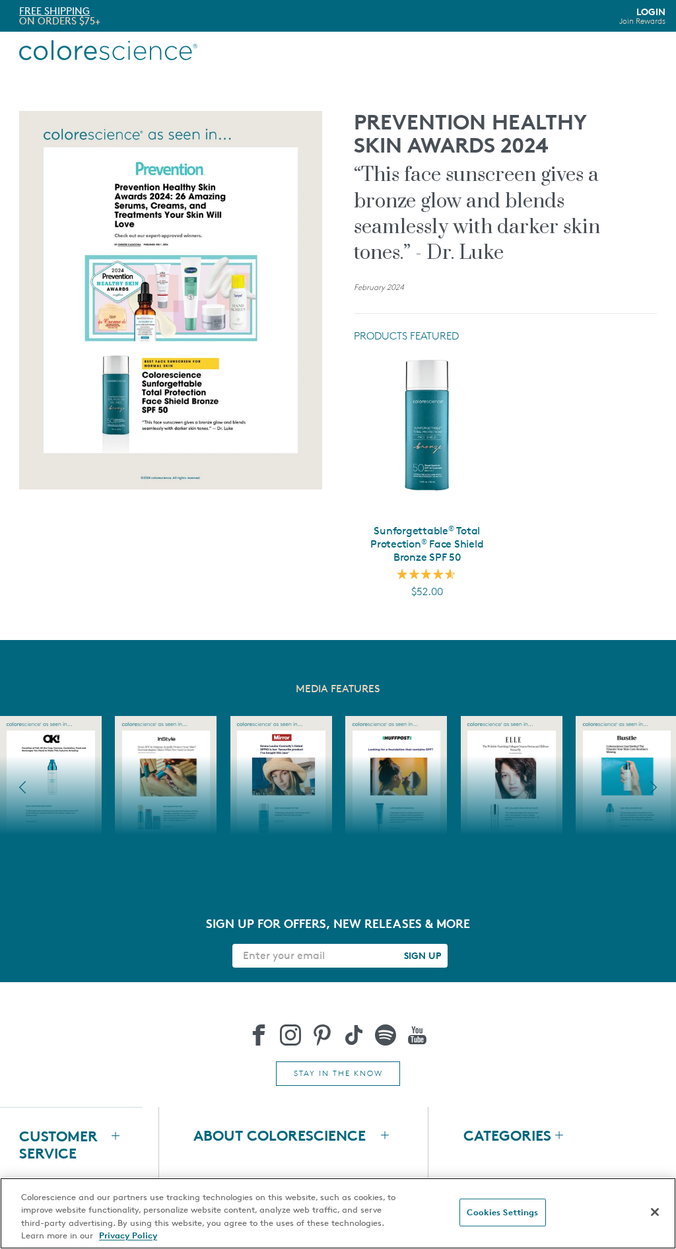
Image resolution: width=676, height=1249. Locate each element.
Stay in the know (338, 1073)
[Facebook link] (258, 1035)
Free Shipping (54, 11)
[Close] (654, 1212)
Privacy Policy (128, 1235)
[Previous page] (22, 787)
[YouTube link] (417, 1035)
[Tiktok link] (353, 1035)
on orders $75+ (59, 21)
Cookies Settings (502, 1212)
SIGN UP (422, 955)
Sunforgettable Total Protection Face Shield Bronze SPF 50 (426, 543)
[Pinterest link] (322, 1035)
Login (642, 16)
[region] (338, 1213)
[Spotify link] (385, 1035)
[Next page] (653, 787)
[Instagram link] (290, 1035)
